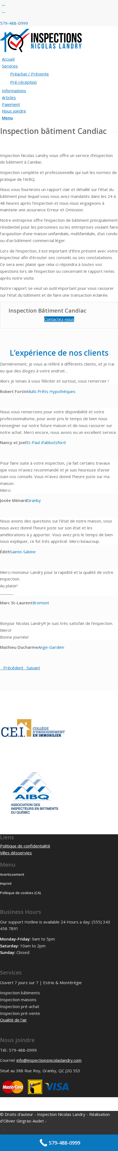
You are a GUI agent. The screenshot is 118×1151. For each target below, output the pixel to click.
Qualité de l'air (13, 1020)
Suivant (33, 667)
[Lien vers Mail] (3, 10)
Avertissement (12, 874)
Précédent (13, 667)
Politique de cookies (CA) (20, 892)
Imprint (6, 883)
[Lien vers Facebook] (3, 3)
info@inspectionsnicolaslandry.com (49, 1060)
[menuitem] (60, 59)
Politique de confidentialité (25, 846)
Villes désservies (16, 852)
